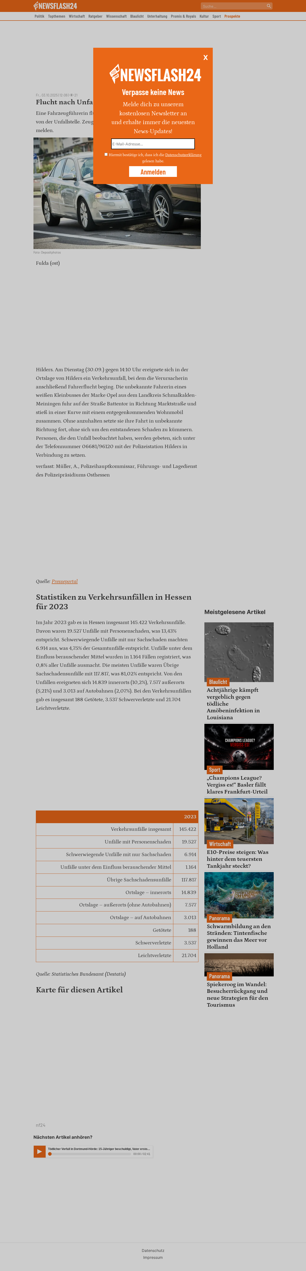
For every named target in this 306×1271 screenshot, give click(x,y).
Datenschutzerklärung (183, 155)
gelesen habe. (153, 161)
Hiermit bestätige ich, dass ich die (137, 155)
